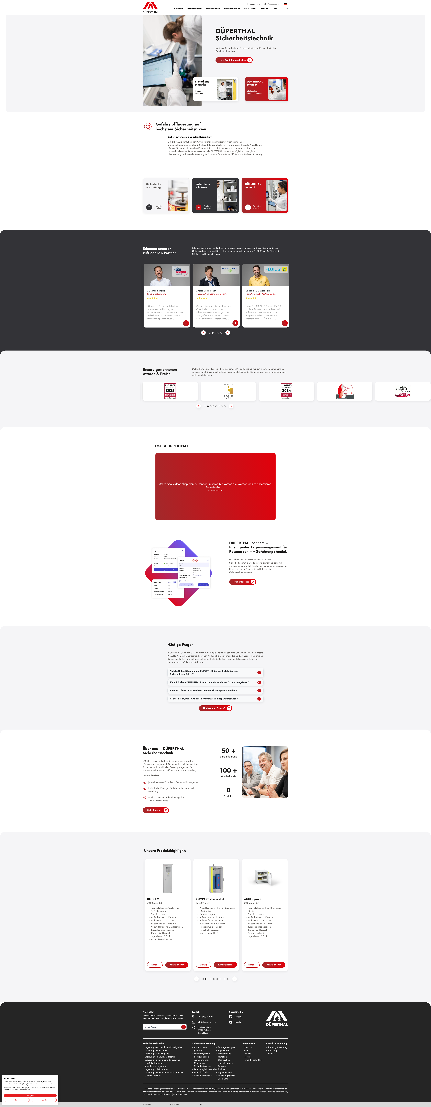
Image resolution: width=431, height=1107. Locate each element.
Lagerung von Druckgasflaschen (160, 1056)
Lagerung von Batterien (156, 1050)
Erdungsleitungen (226, 1047)
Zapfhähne (223, 1078)
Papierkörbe (223, 1050)
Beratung (264, 8)
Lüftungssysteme (202, 1053)
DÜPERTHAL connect (194, 8)
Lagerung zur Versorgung (157, 1053)
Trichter (221, 1069)
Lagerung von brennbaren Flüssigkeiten (164, 1047)
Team (246, 1050)
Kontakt (274, 8)
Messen (247, 1056)
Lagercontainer (225, 1072)
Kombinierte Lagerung (155, 1066)
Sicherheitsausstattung (232, 8)
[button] (286, 4)
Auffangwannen (201, 1060)
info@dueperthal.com (273, 4)
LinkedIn (238, 1016)
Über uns (248, 1047)
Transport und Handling (224, 1055)
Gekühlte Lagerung (154, 1063)
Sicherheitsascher (202, 1066)
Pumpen (222, 1066)
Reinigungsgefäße (226, 1075)
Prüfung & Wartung (250, 8)
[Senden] (183, 1027)
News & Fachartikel (253, 1060)
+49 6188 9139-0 (255, 4)
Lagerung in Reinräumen (156, 1069)
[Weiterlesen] (185, 323)
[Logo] (150, 7)
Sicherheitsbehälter (203, 1075)
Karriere (247, 1053)
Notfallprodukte (201, 1072)
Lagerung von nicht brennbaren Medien (164, 1072)
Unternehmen (178, 8)
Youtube (238, 1022)
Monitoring (199, 1063)
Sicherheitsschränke (213, 8)
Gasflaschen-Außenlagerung (225, 1061)
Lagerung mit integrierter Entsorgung (162, 1060)
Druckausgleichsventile (205, 1069)
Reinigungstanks (202, 1056)
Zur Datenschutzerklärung (215, 490)
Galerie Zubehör (153, 1075)
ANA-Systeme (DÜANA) (200, 1049)
